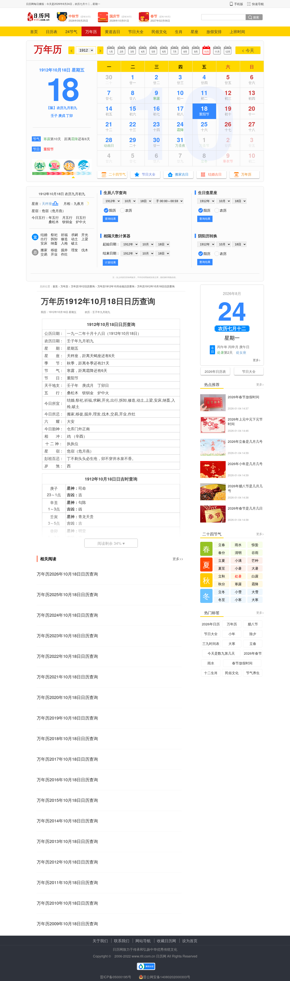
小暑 (238, 568)
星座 (194, 31)
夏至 (221, 568)
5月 (153, 51)
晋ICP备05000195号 (115, 976)
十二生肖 (211, 672)
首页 (34, 31)
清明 (238, 552)
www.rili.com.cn (143, 956)
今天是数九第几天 (221, 653)
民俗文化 (159, 31)
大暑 (255, 568)
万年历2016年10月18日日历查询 (67, 779)
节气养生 (253, 672)
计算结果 (110, 262)
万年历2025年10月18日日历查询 (67, 594)
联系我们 (121, 940)
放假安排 (214, 31)
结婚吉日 (215, 174)
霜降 (74, 138)
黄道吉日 (112, 31)
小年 (231, 633)
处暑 (220, 352)
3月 (132, 51)
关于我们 (100, 940)
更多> (256, 360)
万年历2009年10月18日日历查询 (67, 923)
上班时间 (237, 31)
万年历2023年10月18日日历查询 (67, 635)
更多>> (178, 558)
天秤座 (47, 203)
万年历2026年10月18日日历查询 (67, 574)
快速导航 (258, 4)
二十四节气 (117, 174)
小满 (238, 560)
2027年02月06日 (160, 20)
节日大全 (136, 31)
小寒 (238, 599)
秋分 (221, 583)
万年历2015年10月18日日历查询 (67, 800)
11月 (217, 51)
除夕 (252, 633)
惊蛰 (255, 544)
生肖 (179, 31)
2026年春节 (253, 653)
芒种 (255, 560)
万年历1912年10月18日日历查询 (156, 286)
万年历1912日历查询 (83, 286)
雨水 (238, 544)
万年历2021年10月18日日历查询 (67, 677)
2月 (121, 51)
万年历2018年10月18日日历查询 (67, 738)
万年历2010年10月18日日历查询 (67, 903)
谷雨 (255, 552)
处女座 (241, 352)
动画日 (109, 145)
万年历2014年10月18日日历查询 (67, 821)
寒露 (47, 138)
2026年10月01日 (119, 20)
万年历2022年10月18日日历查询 (67, 656)
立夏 (221, 560)
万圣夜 (180, 145)
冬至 (221, 599)
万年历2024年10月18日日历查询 (67, 615)
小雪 (238, 591)
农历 (128, 210)
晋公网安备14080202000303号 (166, 977)
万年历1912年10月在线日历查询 (115, 286)
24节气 (71, 31)
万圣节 (204, 145)
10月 (206, 51)
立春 (221, 544)
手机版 (238, 4)
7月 (174, 51)
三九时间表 (210, 643)
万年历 (91, 31)
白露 (255, 576)
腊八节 (253, 624)
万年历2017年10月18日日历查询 (67, 759)
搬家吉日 (182, 174)
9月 (196, 51)
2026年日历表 (215, 371)
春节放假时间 (242, 663)
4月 (143, 51)
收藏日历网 (166, 940)
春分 (221, 552)
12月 (227, 51)
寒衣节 (228, 161)
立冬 (204, 161)
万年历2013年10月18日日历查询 (67, 841)
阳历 (112, 210)
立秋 (221, 576)
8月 (185, 51)
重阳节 (49, 149)
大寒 (255, 599)
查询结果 (110, 218)
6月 (164, 51)
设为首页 (189, 940)
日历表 (51, 31)
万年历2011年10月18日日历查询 (67, 882)
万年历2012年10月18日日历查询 (67, 862)
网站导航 (143, 940)
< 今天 (248, 50)
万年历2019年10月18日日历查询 (67, 718)
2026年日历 (211, 624)
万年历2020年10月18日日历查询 (67, 697)
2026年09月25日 (78, 20)
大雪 (255, 591)
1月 (111, 51)
